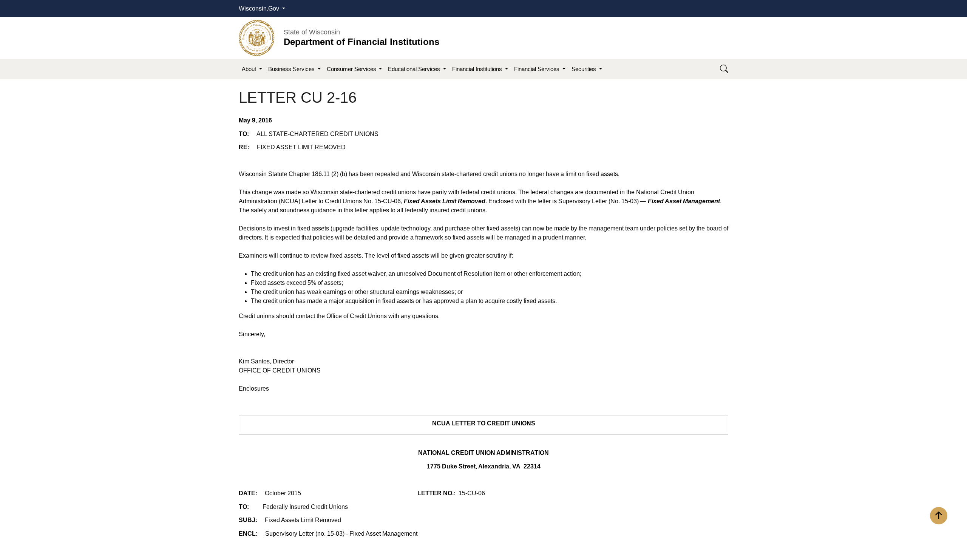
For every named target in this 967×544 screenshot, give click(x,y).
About (250, 69)
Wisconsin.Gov (260, 8)
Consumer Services (352, 69)
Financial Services (537, 69)
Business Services (292, 69)
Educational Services (415, 69)
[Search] (724, 69)
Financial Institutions (478, 69)
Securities (585, 69)
